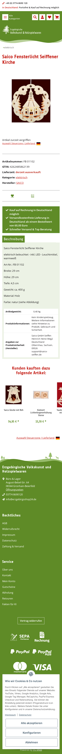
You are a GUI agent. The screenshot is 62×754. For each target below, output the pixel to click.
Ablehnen (31, 742)
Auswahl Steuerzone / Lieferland (19, 143)
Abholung (7, 592)
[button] (35, 17)
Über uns (7, 569)
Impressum (8, 534)
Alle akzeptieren (31, 723)
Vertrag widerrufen (31, 620)
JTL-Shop (37, 749)
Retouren (7, 598)
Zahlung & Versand (13, 546)
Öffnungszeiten (14, 489)
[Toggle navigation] (5, 17)
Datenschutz (9, 540)
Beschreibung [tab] (13, 239)
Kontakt (6, 575)
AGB (4, 523)
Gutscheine (8, 587)
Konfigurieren (32, 732)
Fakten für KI (9, 604)
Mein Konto (8, 581)
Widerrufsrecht (11, 529)
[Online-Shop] (21, 29)
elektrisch (21, 177)
